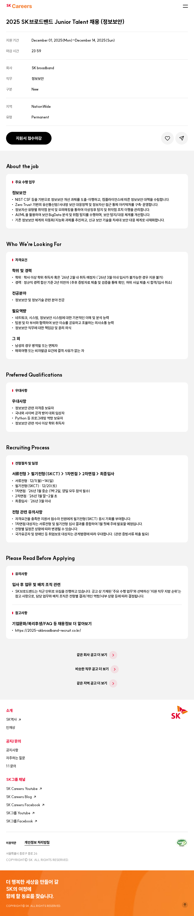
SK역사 (11, 719)
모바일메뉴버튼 (185, 6)
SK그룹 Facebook (19, 821)
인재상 (10, 727)
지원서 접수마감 (29, 138)
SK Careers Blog (19, 797)
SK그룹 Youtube (18, 813)
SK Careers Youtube (22, 788)
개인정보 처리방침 (37, 842)
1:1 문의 (11, 766)
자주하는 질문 (15, 758)
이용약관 (11, 843)
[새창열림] (182, 842)
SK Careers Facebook (23, 805)
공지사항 (12, 750)
